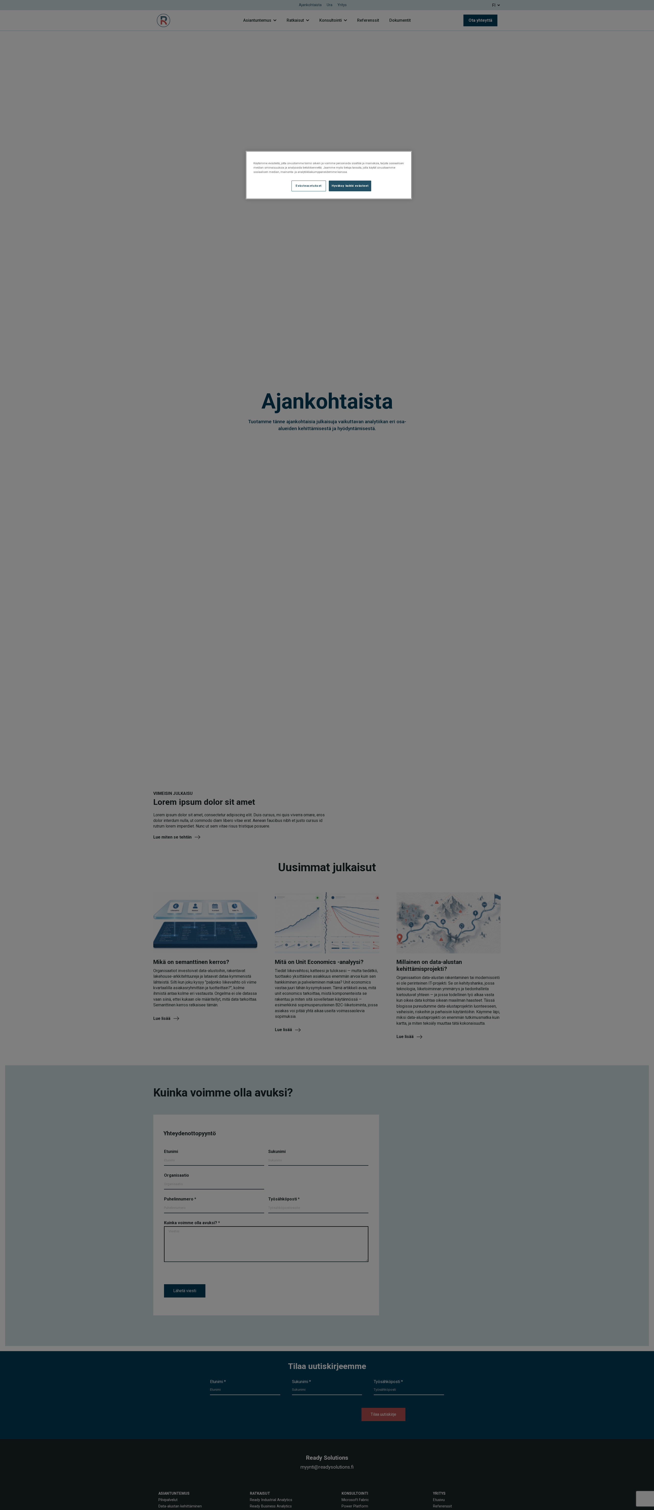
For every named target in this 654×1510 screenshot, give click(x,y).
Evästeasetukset (309, 185)
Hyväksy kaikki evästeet (350, 185)
